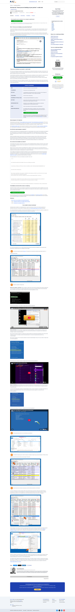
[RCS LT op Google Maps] (10, 605)
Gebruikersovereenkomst (36, 610)
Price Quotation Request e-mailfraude (57, 44)
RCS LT (23, 23)
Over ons (57, 16)
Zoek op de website (62, 602)
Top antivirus (44, 602)
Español (53, 24)
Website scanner (61, 600)
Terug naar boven (46, 578)
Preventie (33, 15)
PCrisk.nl (11, 5)
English (53, 23)
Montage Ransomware (54, 37)
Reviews (39, 1)
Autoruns (24, 251)
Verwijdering (28, 15)
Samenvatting (23, 15)
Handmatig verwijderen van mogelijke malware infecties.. (22, 201)
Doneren (37, 589)
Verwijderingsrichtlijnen (33, 1)
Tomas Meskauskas (15, 12)
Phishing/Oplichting (14, 9)
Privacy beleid (24, 610)
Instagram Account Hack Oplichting (56, 53)
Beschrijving (17, 15)
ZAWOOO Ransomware (54, 36)
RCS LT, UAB (12, 599)
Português (53, 29)
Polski (52, 30)
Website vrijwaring (29, 610)
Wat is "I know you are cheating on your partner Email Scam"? (20, 200)
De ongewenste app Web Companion (56, 56)
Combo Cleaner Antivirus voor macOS (36, 208)
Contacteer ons (54, 600)
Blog (42, 1)
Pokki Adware (53, 55)
